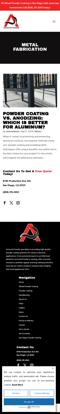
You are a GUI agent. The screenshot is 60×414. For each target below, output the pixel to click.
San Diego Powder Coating (30, 337)
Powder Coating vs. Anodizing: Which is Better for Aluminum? (26, 120)
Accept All (29, 401)
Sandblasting (24, 294)
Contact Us (23, 316)
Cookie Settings (42, 393)
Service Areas (24, 333)
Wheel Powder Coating (28, 286)
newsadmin (12, 131)
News (38, 131)
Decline (16, 393)
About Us (23, 299)
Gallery (22, 307)
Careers (22, 324)
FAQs (21, 303)
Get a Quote (24, 329)
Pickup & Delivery (26, 320)
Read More (17, 384)
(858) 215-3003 (35, 7)
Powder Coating (25, 290)
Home (21, 282)
